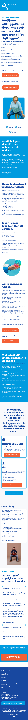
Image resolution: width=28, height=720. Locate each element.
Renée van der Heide (15, 714)
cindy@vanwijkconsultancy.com (9, 697)
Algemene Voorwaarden (8, 710)
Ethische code (7, 711)
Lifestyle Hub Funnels (18, 712)
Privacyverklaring (19, 709)
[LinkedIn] (14, 717)
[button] (26, 6)
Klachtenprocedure (21, 710)
